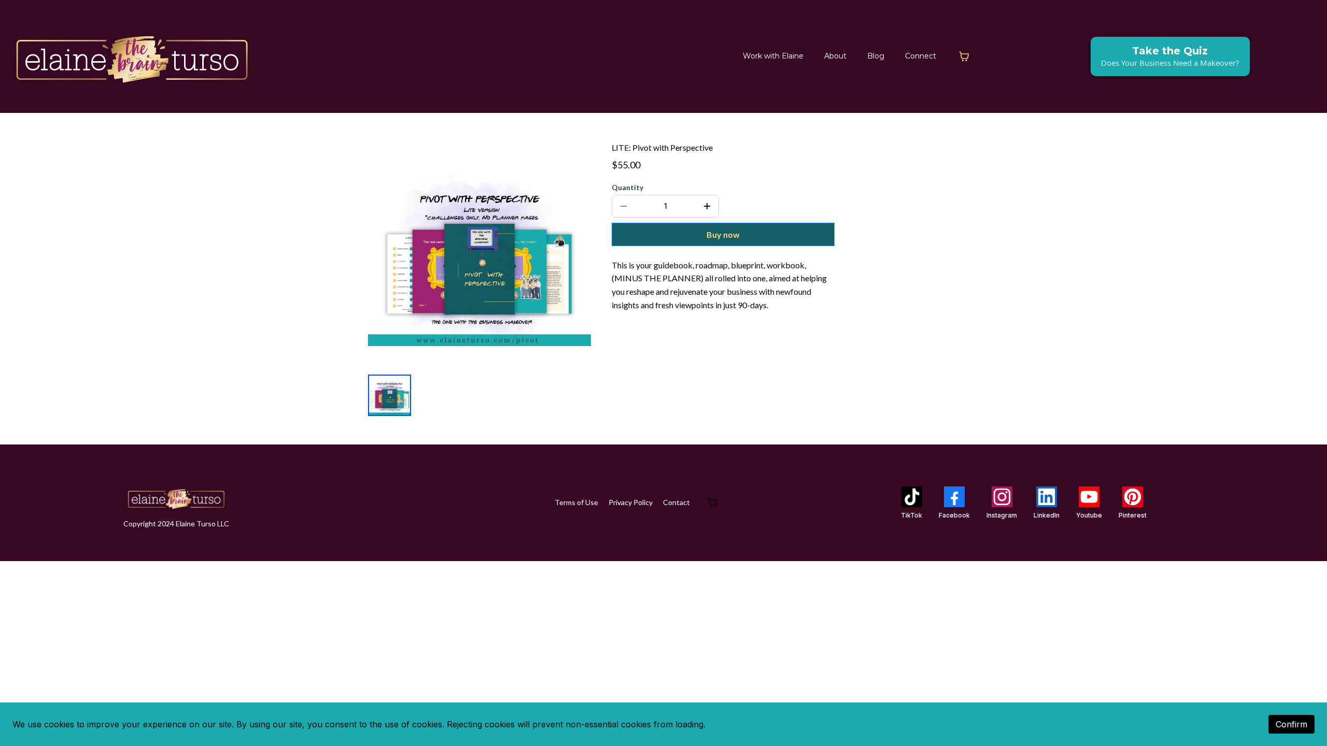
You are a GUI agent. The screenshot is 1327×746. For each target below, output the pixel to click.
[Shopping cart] (964, 56)
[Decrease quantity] (623, 206)
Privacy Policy (631, 502)
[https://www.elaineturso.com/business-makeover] (132, 56)
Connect (920, 56)
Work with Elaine (773, 56)
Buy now (723, 234)
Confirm (1291, 724)
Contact (676, 502)
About (835, 56)
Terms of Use (576, 502)
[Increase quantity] (707, 206)
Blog (875, 56)
